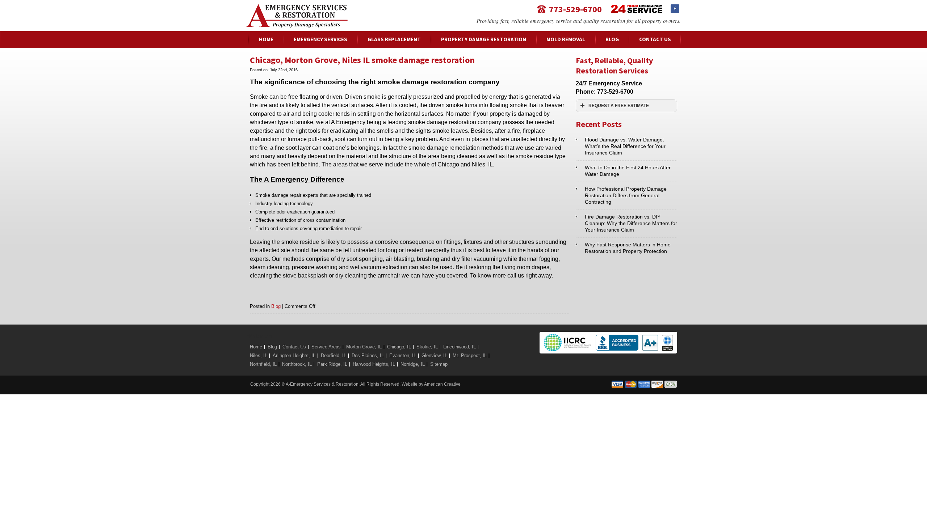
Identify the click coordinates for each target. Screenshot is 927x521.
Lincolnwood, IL (459, 347)
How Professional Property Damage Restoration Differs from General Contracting (626, 195)
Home (256, 347)
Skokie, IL (427, 347)
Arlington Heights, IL (294, 355)
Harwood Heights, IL (374, 364)
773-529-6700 (575, 9)
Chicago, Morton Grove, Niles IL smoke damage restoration (362, 59)
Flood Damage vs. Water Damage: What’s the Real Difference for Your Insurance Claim (625, 146)
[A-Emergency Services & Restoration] (297, 7)
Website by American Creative (431, 384)
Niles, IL (258, 355)
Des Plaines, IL (368, 355)
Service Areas (326, 347)
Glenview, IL (434, 355)
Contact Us (294, 347)
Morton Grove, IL (364, 347)
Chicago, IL (399, 347)
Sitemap (439, 364)
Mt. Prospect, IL (470, 355)
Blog (276, 306)
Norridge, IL (412, 364)
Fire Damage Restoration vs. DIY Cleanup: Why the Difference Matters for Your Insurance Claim (631, 223)
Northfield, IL (263, 364)
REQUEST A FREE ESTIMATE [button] (618, 105)
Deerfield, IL (333, 355)
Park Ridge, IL (332, 364)
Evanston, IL (402, 355)
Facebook (675, 8)
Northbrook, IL (297, 364)
